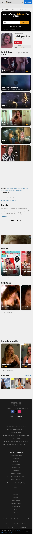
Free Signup (25, 22)
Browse (7, 9)
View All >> (28, 375)
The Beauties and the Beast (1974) (9, 106)
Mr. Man (16, 509)
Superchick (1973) (6, 142)
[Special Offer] (16, 233)
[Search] (22, 2)
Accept (28, 531)
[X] (15, 411)
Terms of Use (12, 29)
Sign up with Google (16, 26)
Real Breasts (12, 190)
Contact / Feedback (16, 455)
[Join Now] (28, 2)
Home (2, 9)
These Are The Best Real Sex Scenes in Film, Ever (16, 446)
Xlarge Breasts (4, 190)
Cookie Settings (16, 473)
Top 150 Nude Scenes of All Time (16, 426)
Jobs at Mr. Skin (16, 503)
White (19, 188)
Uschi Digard (5, 70)
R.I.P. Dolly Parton (16, 432)
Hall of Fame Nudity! (12, 188)
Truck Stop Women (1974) (8, 71)
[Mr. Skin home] (8, 2)
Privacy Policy (5, 29)
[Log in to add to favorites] (18, 287)
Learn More (13, 530)
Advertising (16, 497)
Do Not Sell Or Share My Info (15, 476)
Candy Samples (14, 88)
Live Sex (16, 512)
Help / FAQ (16, 461)
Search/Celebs (14, 9)
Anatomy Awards (16, 420)
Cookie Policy (16, 470)
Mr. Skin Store (16, 506)
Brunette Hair (24, 188)
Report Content (16, 480)
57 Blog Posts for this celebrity (8, 200)
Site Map (16, 458)
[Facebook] (12, 411)
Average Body (19, 190)
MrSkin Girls (6, 5)
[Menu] (2, 2)
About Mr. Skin (16, 491)
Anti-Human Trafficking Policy (16, 483)
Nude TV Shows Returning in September (16, 441)
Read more (4, 216)
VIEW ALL (24, 523)
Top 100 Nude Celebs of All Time (15, 429)
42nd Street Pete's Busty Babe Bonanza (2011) (12, 89)
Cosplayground (15, 500)
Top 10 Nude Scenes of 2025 (16, 423)
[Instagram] (19, 411)
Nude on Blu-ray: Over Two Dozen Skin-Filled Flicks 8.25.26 (16, 436)
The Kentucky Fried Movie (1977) (9, 124)
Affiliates (16, 494)
